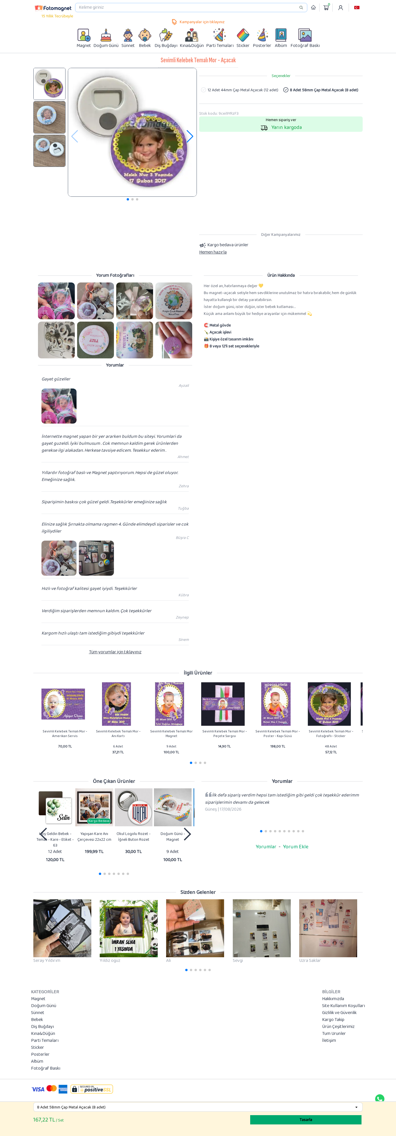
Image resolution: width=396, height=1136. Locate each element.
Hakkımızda (333, 998)
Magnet (38, 998)
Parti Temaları (45, 1040)
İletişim (329, 1040)
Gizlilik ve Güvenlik (339, 1012)
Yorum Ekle (295, 847)
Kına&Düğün (43, 1033)
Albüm (37, 1061)
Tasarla (306, 1120)
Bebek (37, 1019)
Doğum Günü (43, 1005)
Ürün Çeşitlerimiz (338, 1026)
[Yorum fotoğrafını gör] (56, 300)
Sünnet (37, 1012)
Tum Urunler (334, 1033)
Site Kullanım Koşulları (343, 1005)
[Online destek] (380, 1099)
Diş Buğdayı (42, 1026)
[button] (356, 7)
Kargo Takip (333, 1019)
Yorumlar (266, 847)
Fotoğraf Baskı (45, 1068)
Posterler (40, 1054)
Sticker (37, 1047)
